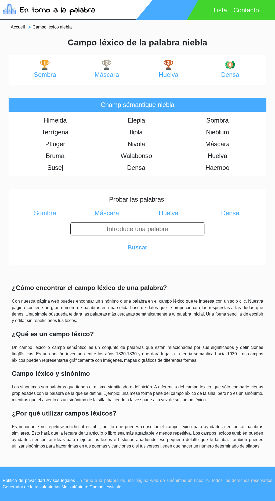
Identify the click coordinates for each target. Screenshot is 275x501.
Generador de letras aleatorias (31, 487)
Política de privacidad (24, 480)
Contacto (246, 10)
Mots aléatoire (74, 487)
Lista (220, 10)
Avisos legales (60, 480)
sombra (45, 74)
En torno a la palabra (57, 10)
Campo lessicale (105, 487)
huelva (168, 74)
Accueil (18, 27)
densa (230, 74)
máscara (107, 74)
